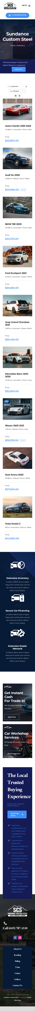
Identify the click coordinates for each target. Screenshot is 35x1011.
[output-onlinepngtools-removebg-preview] (17, 904)
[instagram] (20, 938)
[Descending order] (26, 86)
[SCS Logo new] (10, 2)
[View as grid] (15, 96)
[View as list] (19, 96)
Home (12, 45)
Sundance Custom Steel (11, 997)
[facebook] (15, 938)
